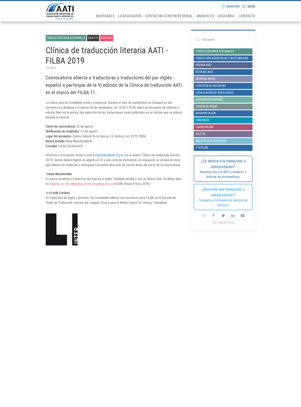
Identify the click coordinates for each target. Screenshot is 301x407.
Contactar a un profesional (169, 16)
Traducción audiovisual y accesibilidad (222, 58)
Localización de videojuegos (215, 92)
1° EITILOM (202, 147)
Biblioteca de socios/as (211, 141)
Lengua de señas (207, 106)
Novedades (105, 16)
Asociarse (226, 16)
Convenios (202, 120)
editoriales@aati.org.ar (109, 155)
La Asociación (129, 16)
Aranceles (205, 16)
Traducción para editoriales (66, 38)
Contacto (247, 16)
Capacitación (204, 127)
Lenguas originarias (209, 99)
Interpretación (206, 113)
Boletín (200, 134)
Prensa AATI (204, 65)
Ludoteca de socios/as (211, 85)
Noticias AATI (204, 72)
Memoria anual (206, 78)
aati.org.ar (60, 11)
